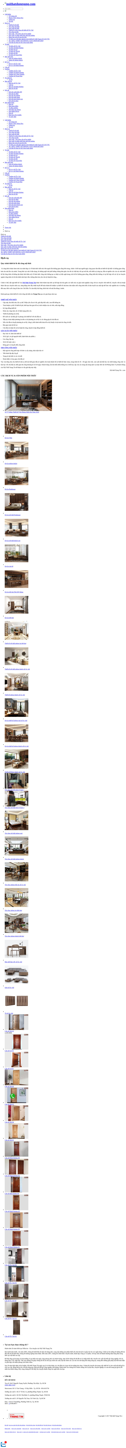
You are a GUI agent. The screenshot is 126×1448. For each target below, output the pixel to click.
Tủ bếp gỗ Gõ (13, 49)
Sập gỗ (11, 113)
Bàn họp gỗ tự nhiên (15, 115)
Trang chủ (8, 227)
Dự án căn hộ (9, 566)
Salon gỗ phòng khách (16, 60)
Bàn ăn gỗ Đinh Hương (16, 87)
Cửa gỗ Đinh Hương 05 (12, 1176)
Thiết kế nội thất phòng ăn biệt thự (15, 643)
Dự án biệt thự (9, 618)
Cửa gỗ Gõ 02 (9, 1051)
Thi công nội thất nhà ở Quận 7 (14, 790)
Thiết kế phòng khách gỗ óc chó (15, 695)
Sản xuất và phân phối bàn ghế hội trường (22, 35)
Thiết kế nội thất (14, 25)
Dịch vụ (7, 23)
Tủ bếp (7, 44)
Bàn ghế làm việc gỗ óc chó (13, 962)
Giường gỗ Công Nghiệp (16, 74)
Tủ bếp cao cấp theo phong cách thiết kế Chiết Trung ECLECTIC (29, 39)
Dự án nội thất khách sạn (12, 540)
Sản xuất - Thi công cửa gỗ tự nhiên (20, 34)
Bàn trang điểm (13, 106)
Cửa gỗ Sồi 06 (9, 1086)
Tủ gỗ (10, 79)
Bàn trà (11, 104)
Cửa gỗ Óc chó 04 (10, 1301)
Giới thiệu (8, 14)
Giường (7, 69)
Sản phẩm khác (9, 102)
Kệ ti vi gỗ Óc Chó (15, 64)
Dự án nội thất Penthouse (12, 515)
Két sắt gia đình (13, 94)
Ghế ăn (11, 85)
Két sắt (7, 90)
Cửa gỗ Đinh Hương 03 (12, 1211)
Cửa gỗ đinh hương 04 (12, 1193)
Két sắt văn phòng (14, 95)
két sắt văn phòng (20, 1425)
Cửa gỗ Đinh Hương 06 (12, 1158)
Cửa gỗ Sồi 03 (9, 1031)
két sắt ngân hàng (57, 1425)
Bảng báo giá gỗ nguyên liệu (18, 37)
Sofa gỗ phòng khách (15, 58)
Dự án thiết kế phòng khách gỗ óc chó (17, 746)
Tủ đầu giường (13, 108)
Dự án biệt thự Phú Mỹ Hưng (14, 592)
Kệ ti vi (7, 62)
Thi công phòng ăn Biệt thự (13, 910)
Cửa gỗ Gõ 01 (9, 1068)
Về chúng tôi (13, 16)
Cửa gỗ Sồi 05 (9, 1104)
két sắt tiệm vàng (30, 1425)
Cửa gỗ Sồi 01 (9, 1140)
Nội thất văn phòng (15, 109)
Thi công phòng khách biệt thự (14, 936)
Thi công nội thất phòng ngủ (13, 833)
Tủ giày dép (12, 117)
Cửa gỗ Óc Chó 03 (11, 1318)
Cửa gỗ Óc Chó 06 (11, 1265)
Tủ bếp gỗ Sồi (13, 53)
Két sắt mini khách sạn (16, 99)
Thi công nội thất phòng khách (14, 859)
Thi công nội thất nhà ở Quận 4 (14, 808)
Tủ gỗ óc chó (9, 1013)
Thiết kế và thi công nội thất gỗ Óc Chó (21, 30)
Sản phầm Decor (14, 111)
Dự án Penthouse (10, 489)
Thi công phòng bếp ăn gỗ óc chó (15, 885)
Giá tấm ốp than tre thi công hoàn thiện (21, 42)
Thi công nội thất (14, 26)
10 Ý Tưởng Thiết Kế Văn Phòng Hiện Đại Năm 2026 (22, 412)
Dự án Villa (8, 438)
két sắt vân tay (48, 1425)
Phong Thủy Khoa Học (16, 18)
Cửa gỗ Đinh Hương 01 (12, 1247)
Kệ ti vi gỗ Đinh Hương (16, 65)
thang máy (7, 1428)
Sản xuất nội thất (14, 28)
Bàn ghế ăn (8, 81)
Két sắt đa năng (13, 101)
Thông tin (12, 19)
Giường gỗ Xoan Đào (15, 76)
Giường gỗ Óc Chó (15, 71)
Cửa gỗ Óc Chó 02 (11, 1336)
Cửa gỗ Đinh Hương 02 (12, 1229)
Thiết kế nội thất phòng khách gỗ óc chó (17, 669)
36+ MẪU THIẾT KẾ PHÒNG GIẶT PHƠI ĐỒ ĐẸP (26, 41)
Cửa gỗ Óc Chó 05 (11, 1283)
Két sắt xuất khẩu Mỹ (15, 92)
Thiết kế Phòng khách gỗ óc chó (15, 772)
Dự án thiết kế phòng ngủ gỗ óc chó (16, 720)
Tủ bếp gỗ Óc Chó (14, 46)
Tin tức (11, 21)
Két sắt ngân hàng (14, 97)
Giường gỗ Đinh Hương (16, 72)
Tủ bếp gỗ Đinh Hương (16, 48)
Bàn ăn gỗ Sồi (13, 88)
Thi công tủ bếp (14, 32)
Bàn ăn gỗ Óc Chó (14, 83)
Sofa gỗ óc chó (9, 987)
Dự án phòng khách (11, 463)
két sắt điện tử (39, 1425)
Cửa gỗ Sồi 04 (9, 1122)
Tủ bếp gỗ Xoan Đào (15, 55)
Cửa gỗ (7, 67)
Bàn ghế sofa (9, 56)
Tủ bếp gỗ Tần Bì (14, 51)
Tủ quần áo (8, 78)
